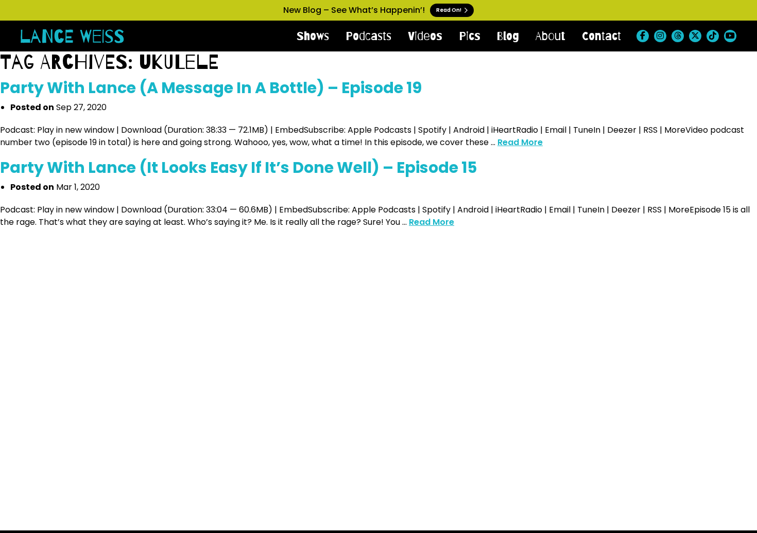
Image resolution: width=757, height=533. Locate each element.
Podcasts (368, 35)
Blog (508, 35)
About (550, 35)
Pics (469, 35)
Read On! (449, 10)
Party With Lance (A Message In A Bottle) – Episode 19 (211, 88)
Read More (520, 142)
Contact (601, 35)
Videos (425, 35)
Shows (313, 35)
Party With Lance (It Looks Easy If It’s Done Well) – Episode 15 (238, 167)
